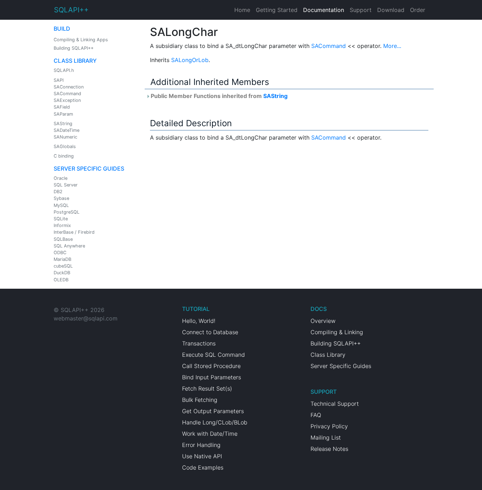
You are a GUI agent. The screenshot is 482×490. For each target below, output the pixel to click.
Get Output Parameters (213, 411)
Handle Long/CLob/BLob (214, 422)
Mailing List (326, 437)
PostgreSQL (66, 212)
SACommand (67, 93)
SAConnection (69, 87)
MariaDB (62, 259)
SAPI (59, 80)
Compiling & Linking (337, 332)
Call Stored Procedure (211, 365)
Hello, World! (198, 320)
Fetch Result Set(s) (207, 388)
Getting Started (276, 9)
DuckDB (62, 272)
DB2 (58, 191)
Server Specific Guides (89, 168)
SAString (63, 123)
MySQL (61, 205)
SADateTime (66, 130)
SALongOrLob (190, 59)
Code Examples (202, 467)
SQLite (61, 218)
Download (390, 9)
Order (417, 9)
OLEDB (61, 279)
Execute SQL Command (213, 354)
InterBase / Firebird (74, 232)
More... (392, 45)
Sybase (61, 198)
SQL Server (66, 185)
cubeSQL (63, 266)
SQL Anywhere (69, 246)
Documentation (323, 9)
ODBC (60, 252)
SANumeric (65, 137)
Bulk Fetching (199, 399)
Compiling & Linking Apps (81, 39)
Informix (62, 225)
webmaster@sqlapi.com (86, 318)
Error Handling (201, 444)
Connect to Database (210, 332)
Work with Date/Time (209, 433)
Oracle (60, 178)
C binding (64, 156)
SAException (67, 100)
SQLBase (63, 239)
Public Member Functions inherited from (218, 95)
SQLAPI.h (64, 70)
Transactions (199, 343)
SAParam (63, 114)
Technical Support (335, 403)
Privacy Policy (329, 426)
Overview (323, 320)
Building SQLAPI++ (74, 48)
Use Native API (202, 456)
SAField (62, 107)
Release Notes (329, 448)
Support (361, 9)
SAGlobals (65, 146)
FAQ (316, 414)
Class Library (75, 60)
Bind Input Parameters (211, 377)
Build (62, 28)
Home (242, 9)
